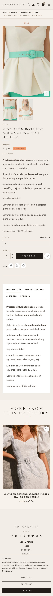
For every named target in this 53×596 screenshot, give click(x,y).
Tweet (17, 265)
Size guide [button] (45, 237)
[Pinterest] (16, 536)
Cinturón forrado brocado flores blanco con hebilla (26, 496)
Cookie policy (7, 571)
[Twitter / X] (24, 536)
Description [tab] (13, 289)
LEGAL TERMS (26, 542)
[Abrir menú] (49, 5)
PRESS (26, 546)
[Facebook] (20, 536)
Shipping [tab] (11, 296)
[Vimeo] (33, 536)
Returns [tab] (25, 296)
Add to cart (29, 256)
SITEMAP (26, 554)
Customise (26, 584)
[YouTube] (28, 536)
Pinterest (23, 265)
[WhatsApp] (41, 536)
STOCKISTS (26, 550)
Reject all (26, 577)
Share (11, 265)
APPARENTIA (14, 4)
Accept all (26, 590)
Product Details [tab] (35, 289)
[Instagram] (12, 536)
